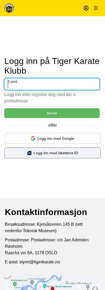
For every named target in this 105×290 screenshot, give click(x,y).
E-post (12, 82)
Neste (52, 113)
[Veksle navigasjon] (96, 8)
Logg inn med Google (55, 138)
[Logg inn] (86, 8)
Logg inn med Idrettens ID (56, 153)
